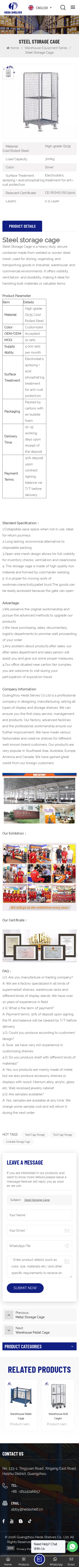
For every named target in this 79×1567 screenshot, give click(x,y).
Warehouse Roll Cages (58, 1416)
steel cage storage (35, 1134)
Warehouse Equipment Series (46, 48)
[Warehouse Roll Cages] (58, 1396)
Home (14, 48)
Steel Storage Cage (37, 1200)
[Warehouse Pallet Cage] (21, 1396)
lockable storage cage (18, 1141)
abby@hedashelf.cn (27, 1509)
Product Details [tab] (22, 226)
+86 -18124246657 (25, 1491)
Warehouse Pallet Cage (21, 1416)
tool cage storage (62, 1134)
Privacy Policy (26, 1549)
